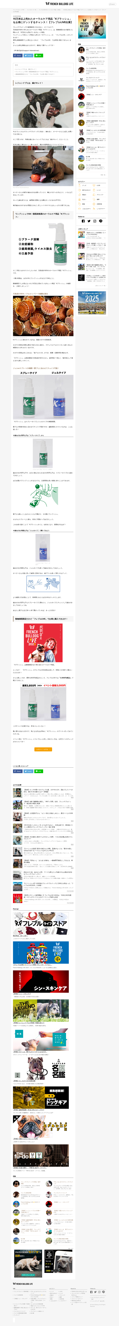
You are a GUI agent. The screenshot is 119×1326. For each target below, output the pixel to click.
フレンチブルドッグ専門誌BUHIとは (78, 1294)
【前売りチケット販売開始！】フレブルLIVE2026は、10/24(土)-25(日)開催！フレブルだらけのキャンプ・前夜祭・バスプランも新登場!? (96, 233)
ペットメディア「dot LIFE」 (98, 1301)
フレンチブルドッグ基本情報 (21, 1291)
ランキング (17, 1315)
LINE (39, 55)
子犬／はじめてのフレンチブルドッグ (38, 1292)
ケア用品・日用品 (56, 9)
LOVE (98, 185)
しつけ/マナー (101, 208)
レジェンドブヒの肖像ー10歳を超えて (22, 1304)
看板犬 (84, 194)
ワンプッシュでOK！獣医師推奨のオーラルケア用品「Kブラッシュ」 (37, 72)
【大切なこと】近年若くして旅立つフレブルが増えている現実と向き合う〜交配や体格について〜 (96, 276)
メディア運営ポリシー (77, 1297)
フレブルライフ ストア (19, 1311)
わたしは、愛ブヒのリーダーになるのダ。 (38, 1308)
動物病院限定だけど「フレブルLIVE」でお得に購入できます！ (35, 74)
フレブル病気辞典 (18, 1295)
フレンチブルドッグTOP (18, 9)
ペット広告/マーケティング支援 (79, 1303)
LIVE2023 (45, 9)
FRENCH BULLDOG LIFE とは (79, 1291)
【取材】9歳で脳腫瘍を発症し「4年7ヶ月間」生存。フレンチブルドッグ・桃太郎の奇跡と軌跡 (96, 266)
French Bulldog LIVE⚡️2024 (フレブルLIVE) (38, 1295)
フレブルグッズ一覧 (31, 9)
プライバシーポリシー (77, 1298)
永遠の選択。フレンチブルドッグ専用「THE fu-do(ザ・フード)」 (38, 1300)
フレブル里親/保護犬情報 (20, 1313)
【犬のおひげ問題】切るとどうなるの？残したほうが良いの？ (96, 255)
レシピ (99, 190)
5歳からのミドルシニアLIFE (38, 1305)
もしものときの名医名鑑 (37, 1304)
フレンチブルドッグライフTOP (97, 1298)
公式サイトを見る (42, 749)
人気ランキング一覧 (100, 285)
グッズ (84, 185)
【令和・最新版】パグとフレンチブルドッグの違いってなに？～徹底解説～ (96, 244)
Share (19, 55)
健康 (98, 199)
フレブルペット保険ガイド (37, 1311)
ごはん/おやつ (86, 208)
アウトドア (100, 194)
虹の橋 (32, 1313)
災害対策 (99, 204)
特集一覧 (70, 1248)
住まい (84, 199)
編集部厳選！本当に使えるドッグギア (22, 1308)
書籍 (83, 204)
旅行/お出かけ (86, 190)
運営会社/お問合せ (76, 1300)
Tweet (29, 55)
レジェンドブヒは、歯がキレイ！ (26, 69)
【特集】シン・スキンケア (20, 1298)
